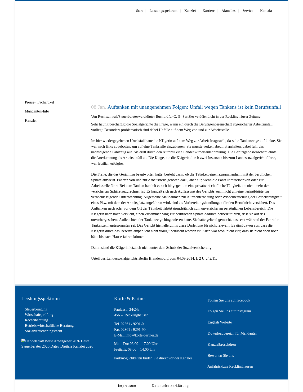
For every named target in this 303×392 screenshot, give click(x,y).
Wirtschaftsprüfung (39, 315)
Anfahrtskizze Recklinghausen (230, 366)
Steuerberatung (36, 309)
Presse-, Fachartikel (39, 102)
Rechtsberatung (36, 320)
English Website (219, 322)
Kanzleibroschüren (221, 344)
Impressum (127, 386)
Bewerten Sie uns (220, 355)
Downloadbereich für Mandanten (232, 333)
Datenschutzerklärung (170, 386)
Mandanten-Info (37, 111)
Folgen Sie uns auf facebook (228, 300)
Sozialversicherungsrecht (43, 331)
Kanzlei (30, 120)
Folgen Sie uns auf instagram (229, 311)
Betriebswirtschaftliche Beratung (49, 325)
